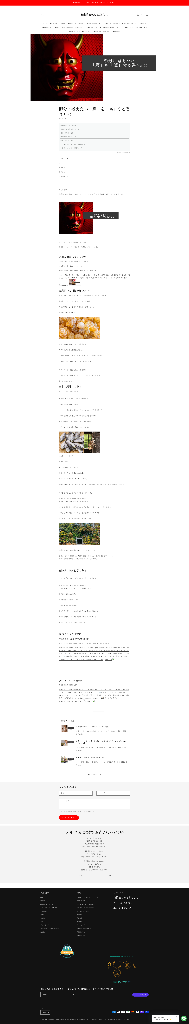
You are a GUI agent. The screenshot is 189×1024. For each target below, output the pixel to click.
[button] (42, 14)
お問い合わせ (81, 901)
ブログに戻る (95, 774)
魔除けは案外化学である (68, 137)
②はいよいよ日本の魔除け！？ (72, 148)
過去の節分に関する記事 (68, 125)
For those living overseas (49, 928)
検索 (41, 897)
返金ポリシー (81, 915)
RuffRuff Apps (120, 152)
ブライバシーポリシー (84, 911)
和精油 (42, 901)
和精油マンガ (81, 935)
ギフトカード (44, 925)
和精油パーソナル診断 (84, 928)
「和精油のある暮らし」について (87, 897)
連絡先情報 (111, 1019)
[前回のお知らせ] (41, 3)
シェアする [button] (64, 158)
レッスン (43, 922)
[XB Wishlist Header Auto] (142, 14)
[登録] (110, 875)
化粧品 (42, 915)
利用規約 (80, 918)
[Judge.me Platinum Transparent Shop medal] (116, 965)
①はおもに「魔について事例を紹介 (73, 144)
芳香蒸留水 (44, 911)
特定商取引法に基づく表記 (85, 908)
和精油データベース (46, 932)
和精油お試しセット (46, 904)
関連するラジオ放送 (67, 140)
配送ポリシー (81, 922)
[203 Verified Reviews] (67, 959)
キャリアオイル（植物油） (48, 908)
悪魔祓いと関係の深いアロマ (69, 129)
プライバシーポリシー (84, 1019)
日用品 (42, 918)
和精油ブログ (81, 932)
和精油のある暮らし (50, 1019)
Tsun (128, 152)
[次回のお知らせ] (148, 3)
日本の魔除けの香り (66, 133)
